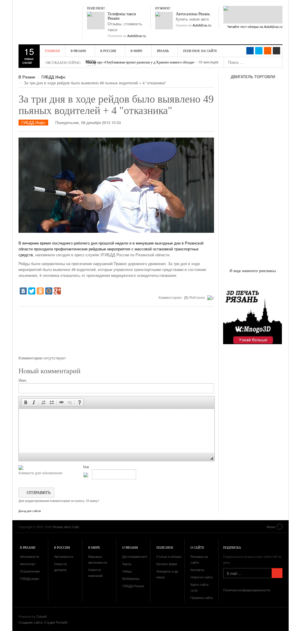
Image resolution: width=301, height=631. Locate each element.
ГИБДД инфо (29, 578)
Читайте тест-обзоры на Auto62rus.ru (254, 26)
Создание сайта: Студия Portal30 (43, 622)
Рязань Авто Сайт (52, 17)
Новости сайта (201, 577)
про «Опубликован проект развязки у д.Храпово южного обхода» (140, 62)
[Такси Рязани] (96, 20)
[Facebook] (250, 50)
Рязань (163, 50)
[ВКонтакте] (23, 290)
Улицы (127, 571)
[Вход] (276, 50)
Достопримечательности (140, 556)
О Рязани (130, 547)
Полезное (164, 547)
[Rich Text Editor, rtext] (116, 431)
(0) (185, 297)
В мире (137, 50)
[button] (25, 402)
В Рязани (78, 50)
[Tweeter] (258, 50)
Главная (52, 50)
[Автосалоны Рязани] (164, 20)
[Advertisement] (116, 333)
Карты (126, 563)
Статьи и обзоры (168, 556)
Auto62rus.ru (136, 35)
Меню (271, 526)
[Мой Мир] (48, 290)
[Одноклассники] (40, 290)
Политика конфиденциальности (246, 590)
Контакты (197, 569)
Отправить (38, 492)
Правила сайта (201, 597)
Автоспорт (28, 563)
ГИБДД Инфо (53, 77)
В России (108, 50)
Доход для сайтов (30, 511)
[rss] (267, 50)
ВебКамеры (131, 578)
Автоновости (29, 556)
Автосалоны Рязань (193, 14)
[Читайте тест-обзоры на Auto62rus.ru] (252, 15)
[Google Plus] (57, 290)
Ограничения (30, 571)
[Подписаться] (277, 573)
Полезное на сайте (200, 50)
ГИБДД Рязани (133, 585)
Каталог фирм (166, 563)
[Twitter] (31, 290)
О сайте (197, 547)
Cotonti (41, 616)
